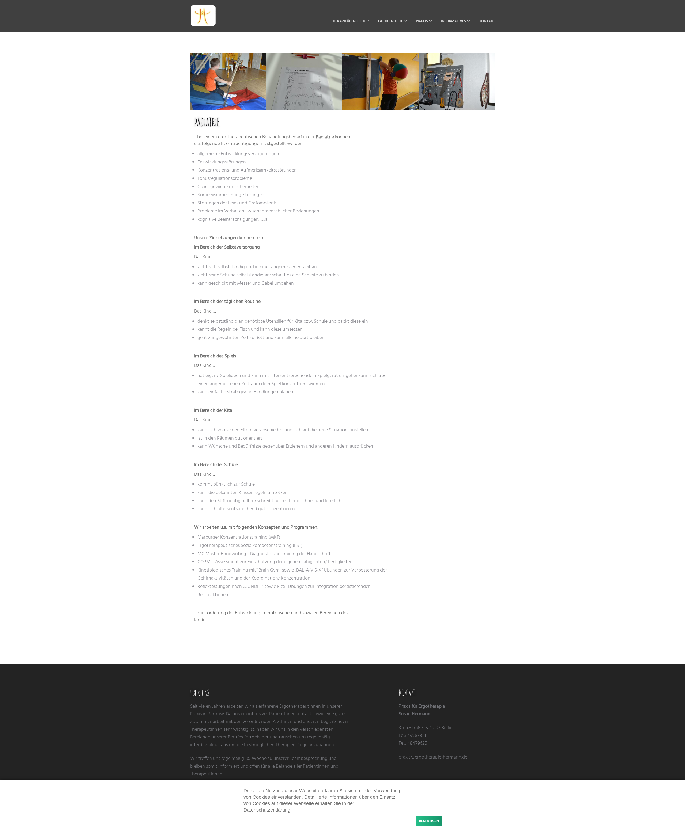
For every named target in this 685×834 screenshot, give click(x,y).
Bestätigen (429, 821)
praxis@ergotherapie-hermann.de (433, 757)
